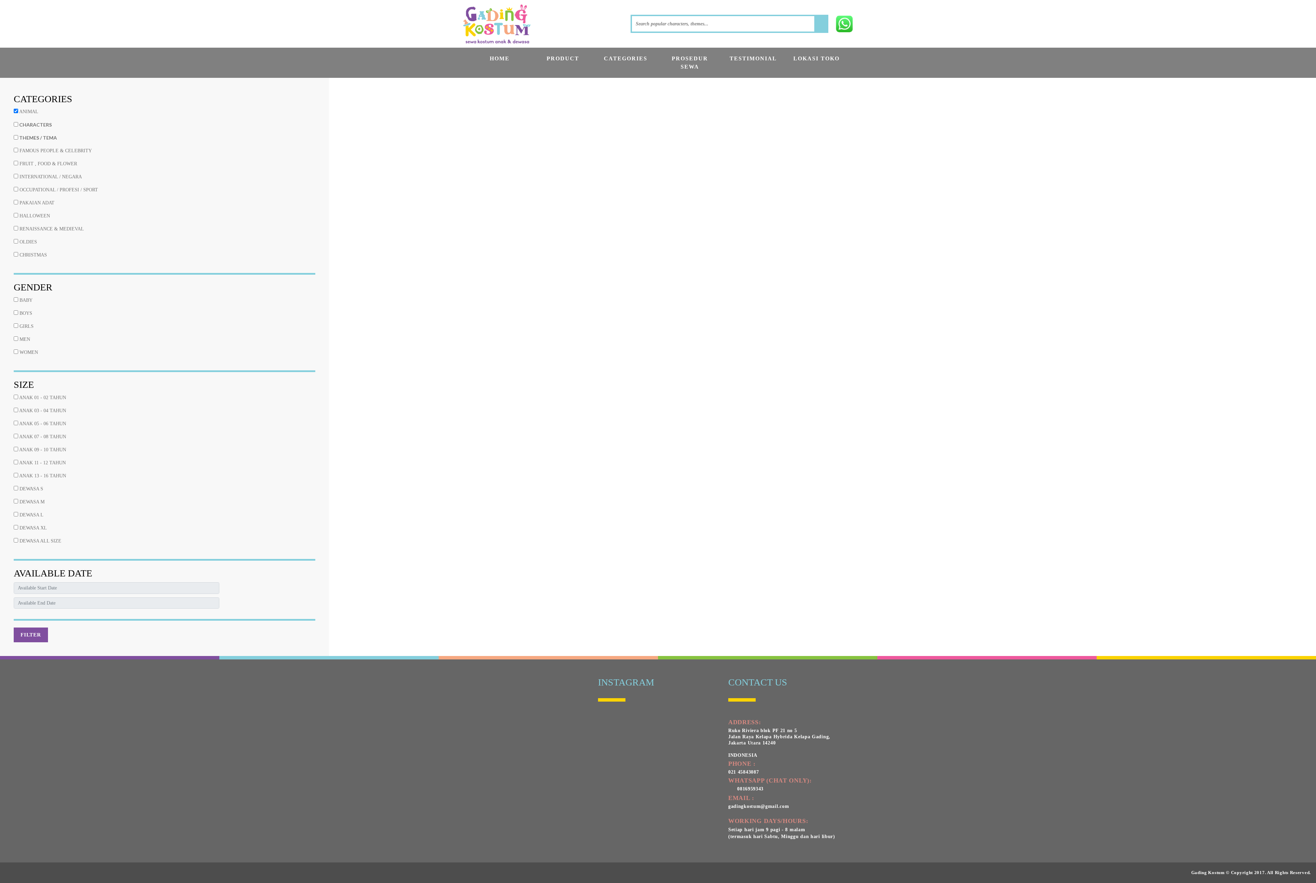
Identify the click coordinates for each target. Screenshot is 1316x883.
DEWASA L (31, 514)
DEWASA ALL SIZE (39, 541)
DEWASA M (31, 501)
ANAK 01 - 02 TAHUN (42, 397)
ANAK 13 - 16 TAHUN (42, 475)
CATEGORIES (625, 58)
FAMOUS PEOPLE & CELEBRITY (55, 150)
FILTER (31, 634)
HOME (500, 58)
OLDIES (27, 241)
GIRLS (26, 326)
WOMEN (28, 352)
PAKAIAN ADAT (36, 202)
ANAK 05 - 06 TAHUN (42, 423)
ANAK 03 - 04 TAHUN (42, 410)
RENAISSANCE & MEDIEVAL (51, 228)
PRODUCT (563, 58)
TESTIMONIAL (753, 58)
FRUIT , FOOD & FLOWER (47, 163)
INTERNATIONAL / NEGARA (50, 176)
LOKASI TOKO (816, 58)
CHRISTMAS (32, 255)
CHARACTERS (35, 125)
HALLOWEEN (34, 215)
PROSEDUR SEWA (690, 63)
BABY (25, 300)
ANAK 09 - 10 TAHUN (42, 449)
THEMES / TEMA (37, 138)
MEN (24, 339)
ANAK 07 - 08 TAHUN (42, 436)
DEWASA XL (32, 527)
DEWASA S (30, 488)
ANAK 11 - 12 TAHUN (42, 462)
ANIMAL (28, 111)
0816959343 (749, 788)
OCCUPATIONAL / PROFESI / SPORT (58, 189)
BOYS (25, 313)
